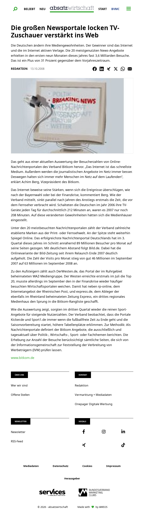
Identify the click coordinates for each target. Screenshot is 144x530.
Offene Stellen (20, 395)
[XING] (108, 68)
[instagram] (104, 432)
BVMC (115, 9)
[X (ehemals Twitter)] (115, 68)
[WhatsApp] (122, 68)
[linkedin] (123, 432)
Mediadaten (31, 466)
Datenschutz (60, 466)
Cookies (87, 466)
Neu (42, 9)
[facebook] (84, 432)
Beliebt (29, 9)
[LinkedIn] (101, 68)
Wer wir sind (19, 385)
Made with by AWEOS (92, 507)
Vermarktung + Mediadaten (93, 395)
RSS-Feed (17, 441)
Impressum (113, 466)
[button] (15, 9)
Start (102, 9)
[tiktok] (123, 445)
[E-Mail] (129, 68)
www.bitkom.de (22, 358)
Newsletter (18, 432)
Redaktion (81, 385)
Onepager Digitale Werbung (93, 404)
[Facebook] (94, 68)
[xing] (84, 445)
